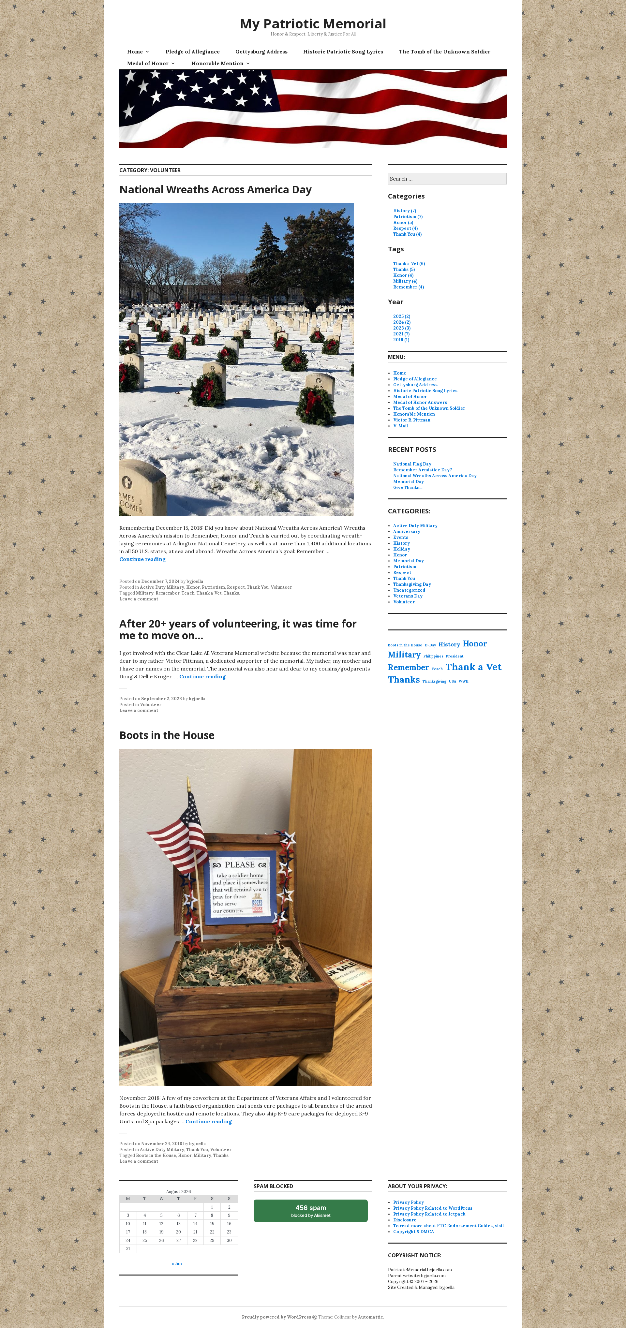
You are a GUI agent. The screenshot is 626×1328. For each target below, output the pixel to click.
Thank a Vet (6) (409, 263)
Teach (188, 593)
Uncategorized (409, 590)
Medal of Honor (148, 63)
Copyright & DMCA (413, 1231)
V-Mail (400, 426)
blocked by (318, 1213)
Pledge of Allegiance (193, 51)
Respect (236, 587)
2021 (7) (401, 334)
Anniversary (406, 531)
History (401, 543)
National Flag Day (412, 464)
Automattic (370, 1317)
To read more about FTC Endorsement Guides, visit (448, 1226)
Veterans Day (408, 596)
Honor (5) (403, 222)
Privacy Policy (408, 1202)
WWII (464, 681)
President (455, 656)
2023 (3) (401, 328)
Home (135, 51)
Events (400, 537)
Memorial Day (408, 481)
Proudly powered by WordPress (276, 1317)
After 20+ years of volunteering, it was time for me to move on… (238, 629)
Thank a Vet (209, 593)
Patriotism (213, 587)
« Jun (176, 1263)
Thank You (258, 587)
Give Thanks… (408, 487)
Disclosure (404, 1220)
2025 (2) (401, 316)
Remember (168, 593)
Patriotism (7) (408, 216)
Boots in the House (167, 735)
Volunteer (281, 587)
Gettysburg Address (261, 51)
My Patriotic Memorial (313, 23)
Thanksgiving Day (412, 584)
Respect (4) (405, 228)
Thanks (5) (404, 269)
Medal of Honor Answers (420, 402)
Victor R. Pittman (411, 420)
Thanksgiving (434, 681)
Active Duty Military (162, 587)
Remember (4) (408, 287)
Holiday (401, 549)
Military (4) (405, 281)
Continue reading (142, 559)
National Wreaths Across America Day (215, 189)
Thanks (231, 593)
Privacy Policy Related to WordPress (432, 1208)
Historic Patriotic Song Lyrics (343, 51)
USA (452, 681)
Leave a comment (138, 599)
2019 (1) (401, 340)
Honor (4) (403, 275)
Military (145, 593)
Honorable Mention (217, 63)
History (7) (404, 211)
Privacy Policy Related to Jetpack (429, 1214)
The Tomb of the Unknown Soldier (444, 51)
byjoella (194, 581)
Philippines (433, 656)
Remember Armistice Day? (422, 470)
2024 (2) (401, 322)
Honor (193, 587)
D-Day (430, 645)
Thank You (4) (407, 234)
